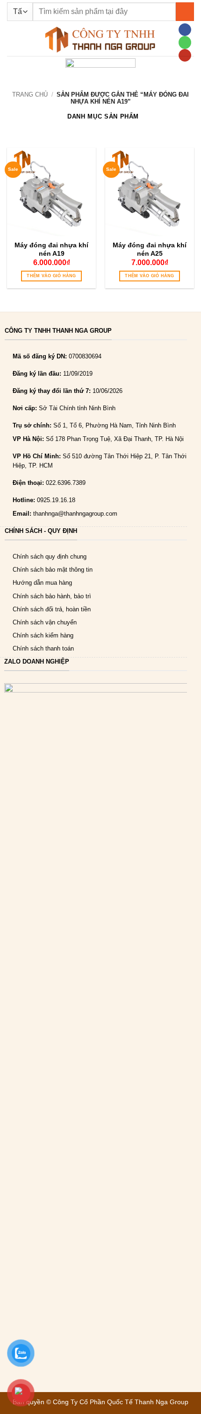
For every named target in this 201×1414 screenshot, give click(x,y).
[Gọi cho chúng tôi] (185, 42)
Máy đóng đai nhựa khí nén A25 (150, 249)
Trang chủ (30, 94)
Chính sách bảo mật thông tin (53, 569)
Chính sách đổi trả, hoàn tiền (52, 609)
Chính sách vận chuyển (45, 622)
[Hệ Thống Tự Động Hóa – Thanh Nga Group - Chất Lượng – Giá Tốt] (100, 39)
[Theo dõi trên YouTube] (185, 55)
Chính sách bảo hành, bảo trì (52, 596)
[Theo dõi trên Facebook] (185, 29)
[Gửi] (185, 11)
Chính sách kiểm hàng (43, 635)
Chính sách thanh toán (43, 648)
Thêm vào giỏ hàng (51, 275)
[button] (11, 39)
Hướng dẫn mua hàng (42, 582)
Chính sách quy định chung (49, 556)
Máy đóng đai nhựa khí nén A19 (51, 249)
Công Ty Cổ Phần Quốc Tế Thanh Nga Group (120, 1402)
